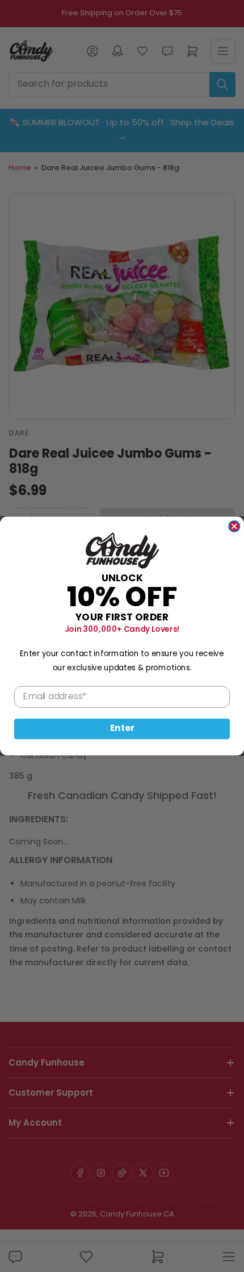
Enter (122, 729)
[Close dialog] (234, 526)
